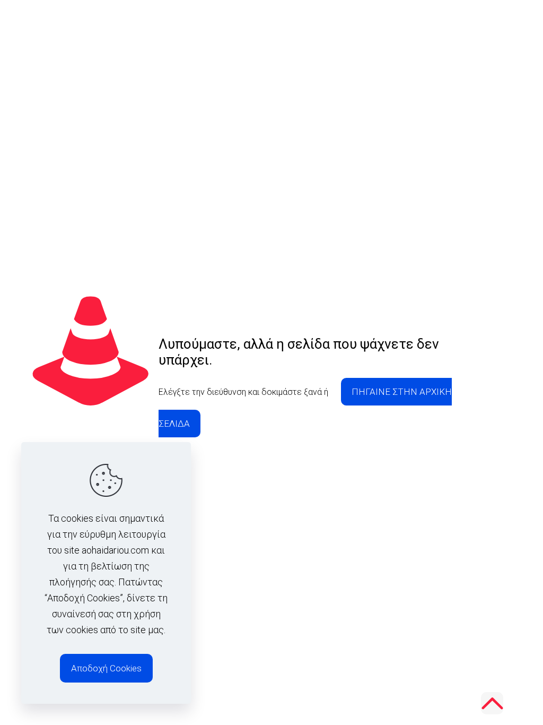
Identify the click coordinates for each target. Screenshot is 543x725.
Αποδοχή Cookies (106, 668)
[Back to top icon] (492, 703)
